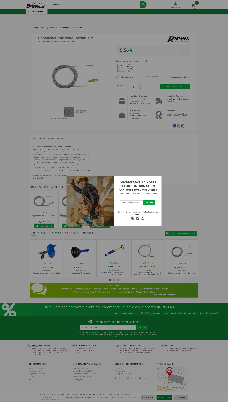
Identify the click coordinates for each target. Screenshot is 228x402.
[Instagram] (142, 218)
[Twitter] (137, 218)
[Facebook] (133, 218)
